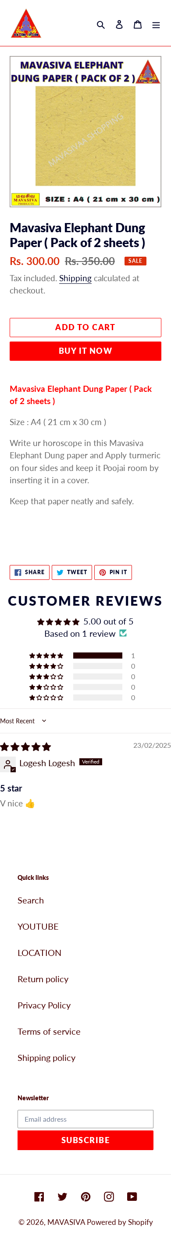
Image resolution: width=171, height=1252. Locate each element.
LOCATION (39, 952)
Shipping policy (46, 1057)
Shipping (75, 278)
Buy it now (85, 351)
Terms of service (49, 1031)
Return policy (43, 978)
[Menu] (156, 23)
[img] (25, 746)
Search (31, 900)
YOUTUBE (38, 926)
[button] (46, 655)
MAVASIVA (67, 1222)
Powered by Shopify (120, 1222)
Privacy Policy (44, 1005)
